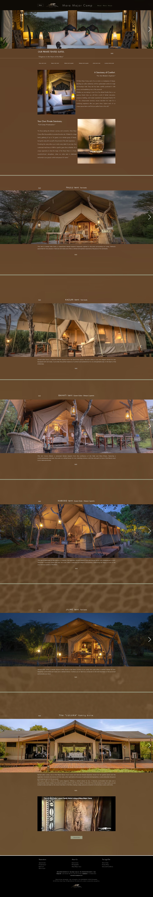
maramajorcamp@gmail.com (76, 875)
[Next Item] (149, 29)
